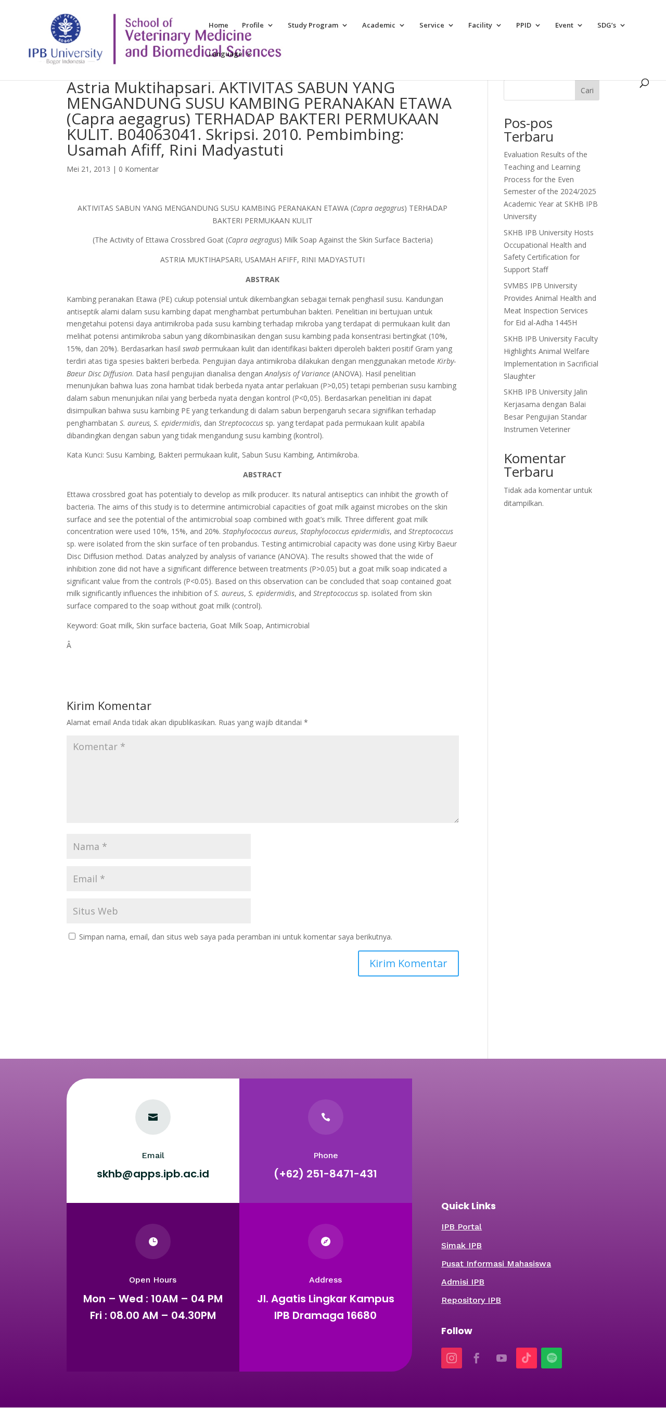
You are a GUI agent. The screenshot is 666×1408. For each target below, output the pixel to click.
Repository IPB (471, 1300)
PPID (523, 25)
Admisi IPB (462, 1282)
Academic (378, 25)
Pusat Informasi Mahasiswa (496, 1264)
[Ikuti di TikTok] (526, 1358)
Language (225, 54)
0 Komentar (139, 169)
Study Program (313, 25)
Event (564, 25)
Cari (587, 90)
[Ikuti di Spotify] (551, 1358)
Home (218, 25)
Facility (480, 25)
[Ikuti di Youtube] (501, 1358)
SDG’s (606, 25)
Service (431, 25)
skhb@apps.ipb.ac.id (153, 1173)
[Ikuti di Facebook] (476, 1358)
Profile (253, 25)
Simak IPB (461, 1245)
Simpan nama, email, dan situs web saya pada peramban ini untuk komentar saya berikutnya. (235, 937)
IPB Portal (461, 1227)
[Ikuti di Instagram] (451, 1358)
